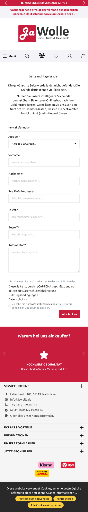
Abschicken (69, 314)
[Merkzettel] (56, 56)
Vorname (14, 155)
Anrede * (14, 136)
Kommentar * (17, 245)
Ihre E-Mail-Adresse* (21, 191)
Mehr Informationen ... (62, 492)
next (83, 3)
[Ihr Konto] (69, 56)
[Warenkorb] (83, 56)
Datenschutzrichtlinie (36, 290)
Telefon (13, 209)
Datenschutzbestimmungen (41, 304)
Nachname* (16, 173)
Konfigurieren (64, 498)
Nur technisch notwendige (33, 498)
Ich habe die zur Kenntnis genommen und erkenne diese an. (42, 306)
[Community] (42, 55)
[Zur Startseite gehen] (44, 33)
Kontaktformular (42, 415)
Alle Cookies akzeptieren (46, 505)
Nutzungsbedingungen (23, 295)
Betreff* (13, 227)
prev (6, 3)
